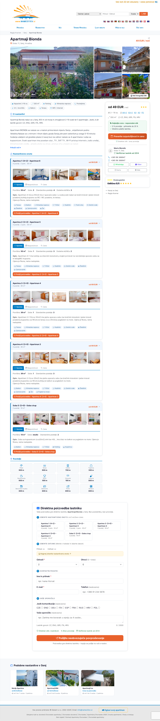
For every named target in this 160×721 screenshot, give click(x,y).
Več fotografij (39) (140, 96)
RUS (81, 607)
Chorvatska (82, 715)
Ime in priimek (44, 576)
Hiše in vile (119, 28)
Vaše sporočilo (49, 612)
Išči (144, 14)
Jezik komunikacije (51, 603)
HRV (88, 607)
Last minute (100, 28)
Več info (139, 28)
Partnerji (68, 717)
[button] (127, 182)
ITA (60, 607)
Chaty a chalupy (128, 715)
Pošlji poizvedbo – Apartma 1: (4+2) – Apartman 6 (37, 213)
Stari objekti (60, 717)
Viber (139, 165)
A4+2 (124, 113)
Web (138, 170)
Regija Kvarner (15, 33)
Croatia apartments (114, 715)
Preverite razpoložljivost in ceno (129, 136)
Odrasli (41, 559)
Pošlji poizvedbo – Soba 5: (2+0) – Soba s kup (35, 452)
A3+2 (130, 113)
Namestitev (40, 28)
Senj (25, 33)
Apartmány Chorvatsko (79, 717)
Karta (119, 170)
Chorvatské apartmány (96, 717)
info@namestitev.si (85, 710)
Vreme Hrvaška (80, 28)
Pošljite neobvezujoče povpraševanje (81, 638)
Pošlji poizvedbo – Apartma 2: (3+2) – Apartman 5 (37, 274)
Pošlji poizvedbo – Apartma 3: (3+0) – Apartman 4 (37, 335)
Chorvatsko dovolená (69, 715)
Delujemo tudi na (32, 715)
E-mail (40, 587)
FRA (74, 607)
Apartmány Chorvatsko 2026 (97, 715)
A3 (135, 113)
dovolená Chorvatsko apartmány (50, 715)
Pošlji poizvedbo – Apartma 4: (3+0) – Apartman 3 (37, 396)
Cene (45, 185)
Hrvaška (20, 28)
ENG (46, 607)
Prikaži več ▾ (15, 148)
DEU (53, 607)
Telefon (90, 587)
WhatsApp (120, 165)
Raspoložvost (33, 185)
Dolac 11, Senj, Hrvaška (22, 43)
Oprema (19, 185)
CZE (39, 607)
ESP (67, 607)
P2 (143, 113)
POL (96, 607)
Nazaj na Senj (113, 190)
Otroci (88, 559)
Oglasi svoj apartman (114, 710)
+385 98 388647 (118, 157)
